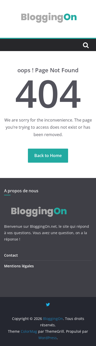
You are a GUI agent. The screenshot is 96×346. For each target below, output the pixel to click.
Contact (11, 255)
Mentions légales (19, 266)
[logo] (38, 203)
